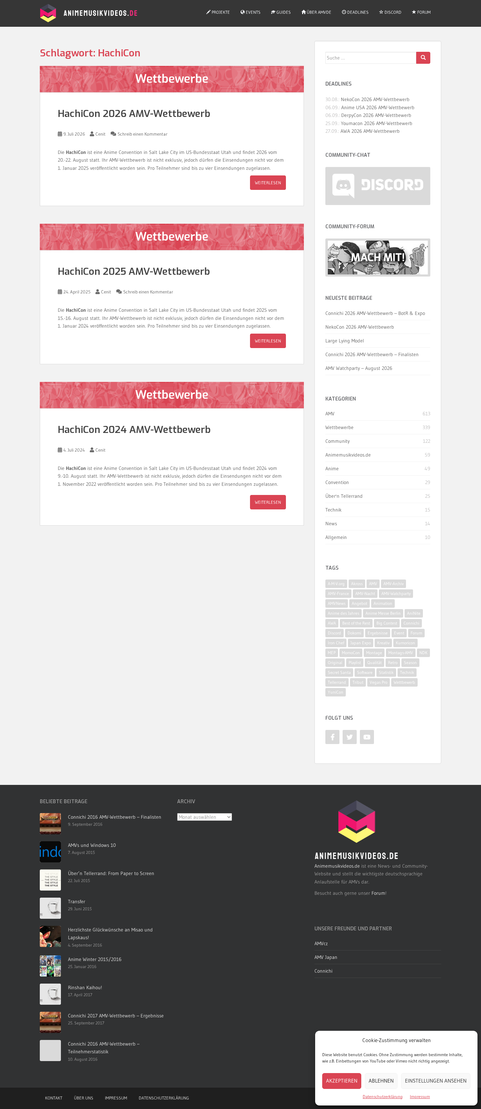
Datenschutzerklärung (383, 1096)
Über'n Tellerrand (344, 496)
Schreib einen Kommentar (143, 134)
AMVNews (336, 603)
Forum (423, 12)
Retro (393, 662)
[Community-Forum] (377, 257)
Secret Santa (339, 672)
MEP (332, 652)
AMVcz (321, 943)
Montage (374, 652)
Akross (357, 583)
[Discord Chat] (377, 186)
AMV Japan (325, 957)
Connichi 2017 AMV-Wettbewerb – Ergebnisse (116, 1015)
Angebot (359, 603)
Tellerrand (337, 682)
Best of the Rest (356, 623)
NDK (423, 652)
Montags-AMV (400, 652)
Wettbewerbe (339, 427)
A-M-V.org (336, 583)
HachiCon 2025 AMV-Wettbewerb (134, 271)
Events (253, 12)
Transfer (76, 901)
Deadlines (357, 12)
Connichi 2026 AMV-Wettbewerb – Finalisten (372, 354)
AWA (332, 623)
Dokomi (354, 633)
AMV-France (338, 593)
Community (337, 441)
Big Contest (386, 623)
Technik (333, 510)
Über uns (83, 1098)
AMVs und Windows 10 (92, 845)
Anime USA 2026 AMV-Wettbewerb (377, 107)
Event (399, 633)
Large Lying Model (344, 340)
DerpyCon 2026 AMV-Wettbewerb (376, 115)
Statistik (386, 672)
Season (410, 662)
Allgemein (336, 537)
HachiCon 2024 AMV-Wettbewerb (134, 429)
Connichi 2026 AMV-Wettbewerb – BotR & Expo (375, 313)
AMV (330, 413)
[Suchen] (423, 58)
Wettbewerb (404, 682)
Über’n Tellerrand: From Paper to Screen (111, 873)
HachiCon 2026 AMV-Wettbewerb (134, 113)
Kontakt (53, 1098)
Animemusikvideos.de (348, 455)
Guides (283, 12)
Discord (392, 12)
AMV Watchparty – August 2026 (358, 368)
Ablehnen (381, 1080)
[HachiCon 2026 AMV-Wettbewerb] (172, 79)
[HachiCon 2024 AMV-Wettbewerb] (172, 395)
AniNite (413, 613)
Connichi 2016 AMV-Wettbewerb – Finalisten (114, 817)
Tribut (357, 682)
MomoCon (351, 652)
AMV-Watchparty (396, 593)
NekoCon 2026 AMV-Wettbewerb (375, 99)
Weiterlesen (268, 182)
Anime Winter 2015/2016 (94, 959)
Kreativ (383, 642)
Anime (332, 468)
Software (365, 672)
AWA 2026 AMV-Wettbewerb (370, 131)
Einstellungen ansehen (436, 1080)
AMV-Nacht (365, 593)
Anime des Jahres (343, 613)
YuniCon (335, 692)
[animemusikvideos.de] (356, 830)
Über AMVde (318, 12)
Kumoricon (405, 642)
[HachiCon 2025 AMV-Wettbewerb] (172, 237)
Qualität (374, 662)
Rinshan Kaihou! (85, 987)
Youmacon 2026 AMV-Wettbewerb (376, 123)
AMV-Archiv (393, 583)
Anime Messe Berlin (383, 613)
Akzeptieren (341, 1080)
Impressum (420, 1096)
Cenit (100, 134)
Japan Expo (360, 642)
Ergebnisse (378, 633)
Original (335, 662)
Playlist (355, 662)
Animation (383, 603)
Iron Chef (336, 642)
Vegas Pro (378, 682)
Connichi (411, 623)
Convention (337, 482)
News (331, 523)
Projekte (220, 12)
